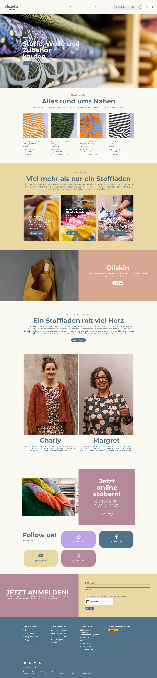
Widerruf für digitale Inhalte (91, 646)
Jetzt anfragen (37, 233)
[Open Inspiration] (80, 7)
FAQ (24, 630)
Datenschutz (85, 630)
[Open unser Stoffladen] (66, 7)
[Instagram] (30, 662)
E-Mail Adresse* (92, 583)
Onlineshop (118, 107)
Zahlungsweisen (86, 649)
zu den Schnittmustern (114, 233)
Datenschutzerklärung (109, 596)
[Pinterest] (40, 662)
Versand (30, 152)
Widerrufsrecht (86, 643)
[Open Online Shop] (48, 7)
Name (88, 590)
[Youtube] (35, 662)
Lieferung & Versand (31, 640)
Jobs (82, 641)
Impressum (84, 638)
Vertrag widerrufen (30, 637)
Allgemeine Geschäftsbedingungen (89, 634)
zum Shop (72, 233)
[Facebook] (25, 662)
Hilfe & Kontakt (29, 633)
